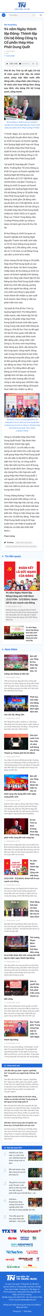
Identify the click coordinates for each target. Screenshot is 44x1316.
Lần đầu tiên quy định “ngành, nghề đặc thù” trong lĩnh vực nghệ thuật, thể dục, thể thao (21, 1073)
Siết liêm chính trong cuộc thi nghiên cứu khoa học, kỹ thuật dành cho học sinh (20, 1123)
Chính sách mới (13, 1065)
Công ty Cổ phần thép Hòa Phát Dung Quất (21, 546)
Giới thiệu (27, 1311)
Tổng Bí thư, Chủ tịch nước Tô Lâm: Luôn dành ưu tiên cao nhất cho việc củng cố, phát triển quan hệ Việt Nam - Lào (22, 1187)
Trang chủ (17, 1311)
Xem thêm (11, 649)
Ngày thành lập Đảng (23, 542)
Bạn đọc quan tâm (14, 1147)
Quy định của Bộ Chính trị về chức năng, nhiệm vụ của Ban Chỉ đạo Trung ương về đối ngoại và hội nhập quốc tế (20, 1099)
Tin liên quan (13, 556)
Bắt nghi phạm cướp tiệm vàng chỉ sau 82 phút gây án (17, 1172)
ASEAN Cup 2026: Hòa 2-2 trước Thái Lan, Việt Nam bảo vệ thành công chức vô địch (17, 1157)
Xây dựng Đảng (10, 24)
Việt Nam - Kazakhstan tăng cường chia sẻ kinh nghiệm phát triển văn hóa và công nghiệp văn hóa (22, 1204)
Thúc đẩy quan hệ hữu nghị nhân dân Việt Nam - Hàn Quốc (17, 1218)
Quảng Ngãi (10, 56)
